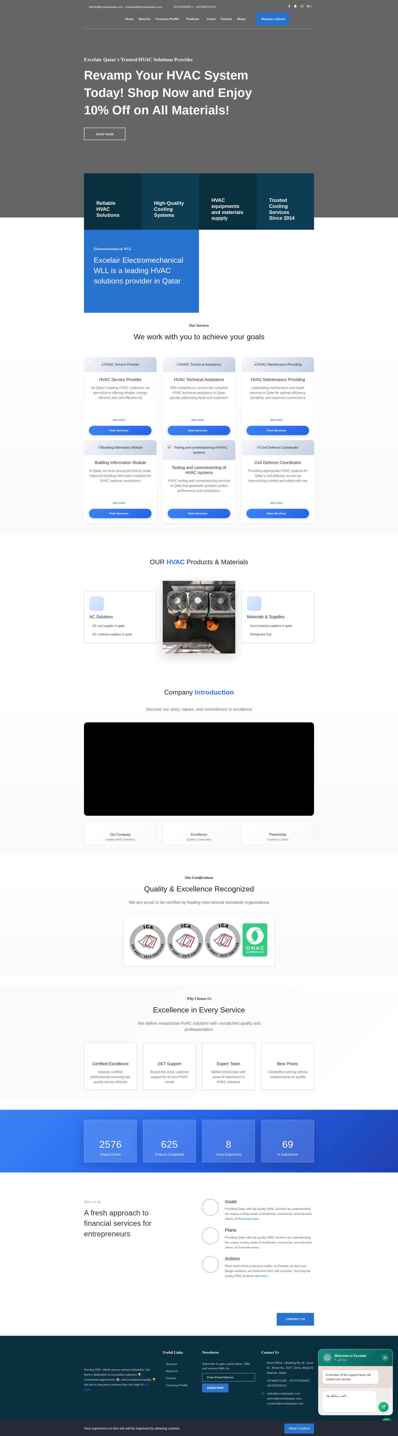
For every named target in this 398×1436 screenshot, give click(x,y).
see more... (253, 1218)
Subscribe (215, 1388)
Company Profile (167, 19)
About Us (172, 1371)
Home (129, 19)
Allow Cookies (299, 1428)
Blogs (241, 19)
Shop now (105, 134)
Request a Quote (273, 19)
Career (211, 19)
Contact (226, 19)
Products (192, 19)
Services (144, 19)
